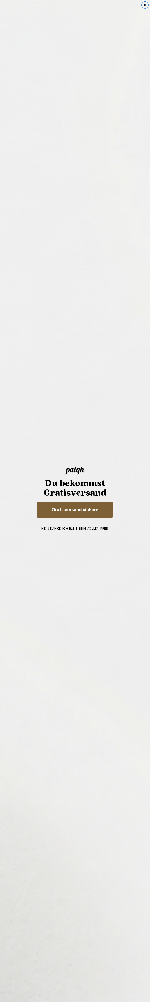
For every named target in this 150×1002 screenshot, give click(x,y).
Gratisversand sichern (75, 509)
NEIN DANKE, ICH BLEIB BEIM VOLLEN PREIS (75, 528)
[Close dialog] (145, 5)
